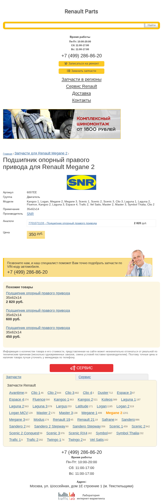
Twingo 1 (54, 440)
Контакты (81, 100)
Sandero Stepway (87, 426)
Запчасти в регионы (82, 79)
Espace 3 (124, 393)
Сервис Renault (81, 86)
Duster (103, 393)
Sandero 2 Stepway (49, 426)
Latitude (82, 406)
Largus (61, 406)
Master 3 (66, 413)
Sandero (128, 420)
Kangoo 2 (85, 399)
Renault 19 (61, 420)
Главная (7, 153)
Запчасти (13, 377)
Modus (39, 420)
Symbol (102, 433)
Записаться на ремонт (84, 63)
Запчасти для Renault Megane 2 (41, 153)
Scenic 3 (53, 433)
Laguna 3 (40, 406)
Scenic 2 (138, 426)
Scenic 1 (116, 426)
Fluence (39, 399)
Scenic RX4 (78, 433)
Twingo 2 (75, 440)
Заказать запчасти (83, 71)
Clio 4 (87, 393)
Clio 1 (35, 393)
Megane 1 (89, 413)
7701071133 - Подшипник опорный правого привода (62, 223)
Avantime (16, 393)
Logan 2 (122, 406)
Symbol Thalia (127, 433)
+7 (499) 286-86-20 (81, 55)
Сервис (85, 377)
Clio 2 (52, 393)
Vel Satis (97, 440)
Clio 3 (69, 393)
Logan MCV (18, 413)
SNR (30, 214)
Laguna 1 (128, 399)
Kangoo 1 (61, 399)
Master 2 (43, 413)
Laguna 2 (16, 406)
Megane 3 (17, 420)
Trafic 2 (32, 440)
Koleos (107, 399)
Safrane (108, 420)
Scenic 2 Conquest (24, 433)
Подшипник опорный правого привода (38, 293)
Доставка (81, 93)
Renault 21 (86, 420)
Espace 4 (16, 399)
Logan (102, 406)
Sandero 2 (17, 426)
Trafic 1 (15, 440)
